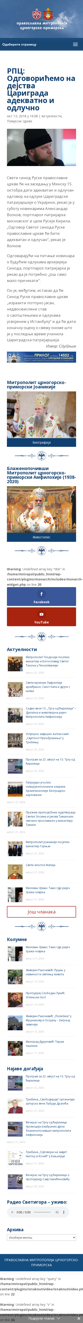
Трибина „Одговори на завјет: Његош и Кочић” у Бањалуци (46, 1154)
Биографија (42, 442)
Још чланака (42, 912)
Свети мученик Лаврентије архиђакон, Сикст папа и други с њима (48, 687)
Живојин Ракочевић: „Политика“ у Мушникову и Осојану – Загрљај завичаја (48, 1020)
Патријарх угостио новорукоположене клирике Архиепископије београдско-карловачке (46, 789)
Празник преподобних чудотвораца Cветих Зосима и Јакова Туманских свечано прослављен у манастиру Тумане (50, 818)
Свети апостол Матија (40, 865)
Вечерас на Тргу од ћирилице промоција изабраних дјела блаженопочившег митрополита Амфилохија (48, 1128)
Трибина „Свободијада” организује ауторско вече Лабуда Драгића (50, 1101)
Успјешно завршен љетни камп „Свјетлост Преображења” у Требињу (47, 738)
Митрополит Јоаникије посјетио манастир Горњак (48, 844)
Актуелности (52, 116)
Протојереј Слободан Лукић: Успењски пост (45, 995)
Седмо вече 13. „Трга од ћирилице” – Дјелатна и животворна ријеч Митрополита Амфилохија (51, 712)
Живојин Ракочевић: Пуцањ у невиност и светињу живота (45, 972)
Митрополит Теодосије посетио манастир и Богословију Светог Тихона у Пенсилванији (48, 661)
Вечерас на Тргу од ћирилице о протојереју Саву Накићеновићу (48, 1177)
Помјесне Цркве (19, 121)
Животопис (41, 537)
